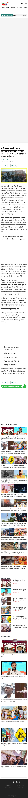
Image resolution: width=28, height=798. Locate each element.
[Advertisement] (14, 80)
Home (3, 7)
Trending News (5, 578)
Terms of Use (21, 787)
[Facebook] (7, 782)
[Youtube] (20, 782)
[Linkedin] (17, 782)
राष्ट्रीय (7, 7)
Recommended (5, 636)
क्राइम (21, 7)
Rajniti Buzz (6, 159)
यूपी (17, 7)
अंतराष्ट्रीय (13, 7)
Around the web (9, 424)
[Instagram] (14, 782)
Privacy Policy (7, 787)
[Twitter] (10, 782)
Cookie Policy (20, 785)
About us (7, 785)
